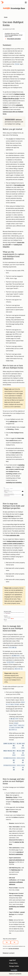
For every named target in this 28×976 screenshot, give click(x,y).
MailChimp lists (15, 870)
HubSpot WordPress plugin (11, 98)
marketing (9, 482)
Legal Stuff (12, 960)
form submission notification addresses (17, 882)
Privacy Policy (13, 963)
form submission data (12, 535)
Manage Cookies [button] (14, 966)
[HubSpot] (2, 2)
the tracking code (19, 185)
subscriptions (14, 35)
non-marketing (17, 482)
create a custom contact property (13, 543)
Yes (7, 942)
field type (10, 516)
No (14, 942)
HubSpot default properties (15, 541)
